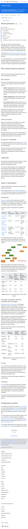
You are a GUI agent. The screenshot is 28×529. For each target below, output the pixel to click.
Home (2, 15)
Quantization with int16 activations (9, 304)
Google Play (3, 496)
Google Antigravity (5, 492)
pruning (2, 426)
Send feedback (6, 20)
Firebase (3, 488)
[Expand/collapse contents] (8, 27)
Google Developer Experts (6, 457)
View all (2, 498)
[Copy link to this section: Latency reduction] (13, 119)
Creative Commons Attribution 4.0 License (10, 441)
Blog (2, 467)
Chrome (2, 486)
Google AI (3, 515)
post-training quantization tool (17, 409)
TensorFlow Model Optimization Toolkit (17, 53)
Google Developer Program (6, 453)
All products (3, 517)
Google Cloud (3, 494)
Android (2, 484)
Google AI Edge (5, 5)
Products (6, 15)
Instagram (3, 472)
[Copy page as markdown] (20, 24)
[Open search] (21, 1)
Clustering (3, 384)
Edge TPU (22, 142)
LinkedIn (2, 474)
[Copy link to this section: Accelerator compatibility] (17, 140)
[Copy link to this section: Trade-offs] (10, 158)
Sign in (25, 1)
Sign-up (5, 11)
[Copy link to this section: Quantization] (10, 197)
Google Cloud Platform (5, 513)
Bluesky (2, 469)
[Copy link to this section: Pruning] (7, 363)
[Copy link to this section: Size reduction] (11, 79)
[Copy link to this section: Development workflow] (19, 403)
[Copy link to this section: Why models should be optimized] (2, 71)
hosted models (23, 406)
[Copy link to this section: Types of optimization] (17, 183)
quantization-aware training (7, 418)
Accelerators (3, 460)
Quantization (4, 200)
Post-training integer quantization (4, 228)
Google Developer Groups (6, 455)
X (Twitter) (3, 476)
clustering (10, 426)
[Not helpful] (11, 18)
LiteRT (19, 15)
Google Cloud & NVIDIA (5, 462)
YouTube (3, 478)
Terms (2, 522)
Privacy (6, 522)
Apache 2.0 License (11, 442)
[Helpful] (9, 18)
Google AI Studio (4, 490)
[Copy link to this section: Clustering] (8, 382)
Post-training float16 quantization (4, 217)
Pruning (2, 366)
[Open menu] (2, 1)
